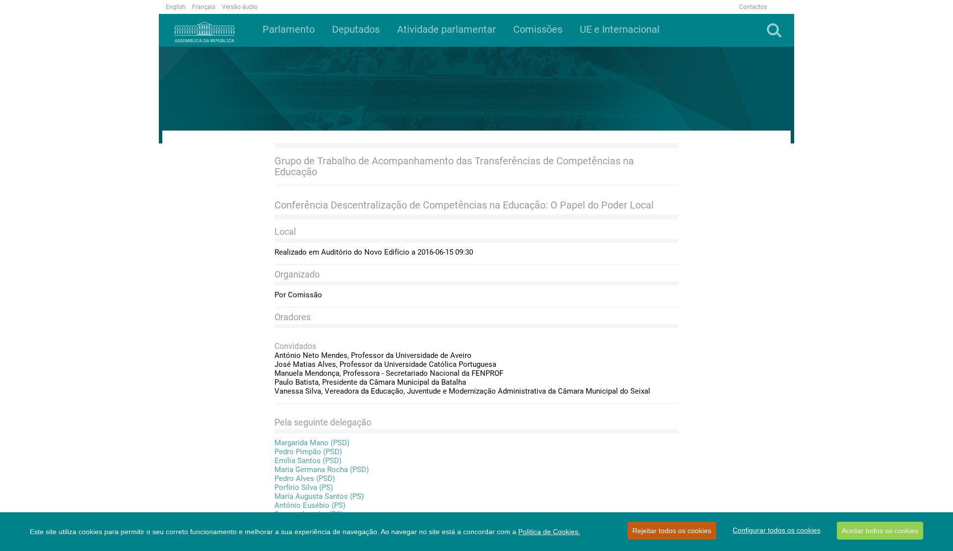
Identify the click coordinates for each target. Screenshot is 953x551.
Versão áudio (240, 6)
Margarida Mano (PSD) (311, 442)
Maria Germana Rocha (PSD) (321, 469)
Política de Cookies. (549, 532)
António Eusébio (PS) (309, 505)
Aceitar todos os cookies (880, 531)
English (176, 6)
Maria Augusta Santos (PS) (319, 496)
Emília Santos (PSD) (307, 460)
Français (203, 6)
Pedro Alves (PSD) (304, 478)
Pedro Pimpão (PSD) (308, 451)
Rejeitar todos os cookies (671, 531)
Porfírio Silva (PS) (303, 487)
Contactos (753, 6)
